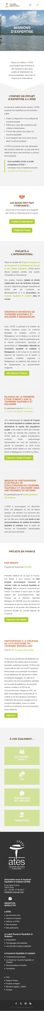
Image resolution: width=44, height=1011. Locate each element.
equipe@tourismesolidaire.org (19, 171)
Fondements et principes (15, 957)
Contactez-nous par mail (13, 892)
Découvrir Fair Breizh (16, 619)
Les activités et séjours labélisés (18, 946)
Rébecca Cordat (23, 1007)
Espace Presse (12, 980)
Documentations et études (16, 965)
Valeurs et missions (13, 918)
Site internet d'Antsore (16, 373)
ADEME (28, 567)
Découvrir (11, 715)
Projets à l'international (22, 221)
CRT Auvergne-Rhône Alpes (22, 650)
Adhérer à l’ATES (12, 921)
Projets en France (22, 230)
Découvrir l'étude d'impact (18, 457)
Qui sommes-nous (13, 915)
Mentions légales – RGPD (16, 987)
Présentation (11, 940)
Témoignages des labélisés (16, 943)
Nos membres (11, 924)
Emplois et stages (13, 983)
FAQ (8, 977)
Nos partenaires (12, 928)
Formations (10, 968)
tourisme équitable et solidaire (18, 296)
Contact (9, 990)
